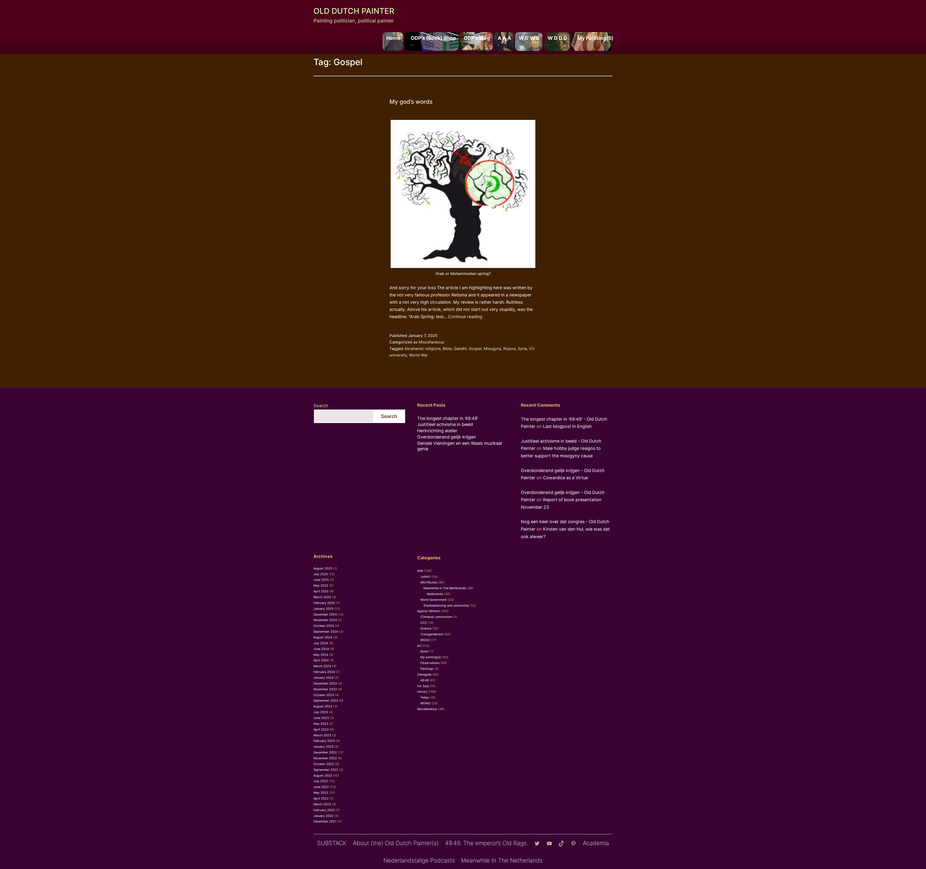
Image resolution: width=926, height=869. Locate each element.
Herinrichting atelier (437, 430)
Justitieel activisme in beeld (445, 424)
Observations (430, 663)
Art (419, 646)
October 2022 (323, 764)
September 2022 (325, 770)
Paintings (427, 669)
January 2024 (323, 677)
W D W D (529, 40)
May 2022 (320, 792)
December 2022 (325, 752)
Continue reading (465, 316)
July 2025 (320, 574)
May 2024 (320, 655)
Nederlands (435, 594)
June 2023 (321, 718)
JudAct (425, 576)
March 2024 (322, 666)
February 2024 (324, 672)
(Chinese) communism (436, 617)
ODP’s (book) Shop (433, 40)
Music (424, 651)
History (422, 691)
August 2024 (322, 637)
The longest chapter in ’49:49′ (447, 418)
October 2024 (323, 626)
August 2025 (322, 568)
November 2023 (325, 689)
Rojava (509, 348)
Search (320, 405)
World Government (433, 600)
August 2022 (322, 775)
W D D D (557, 40)
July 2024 (320, 643)
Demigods (424, 674)
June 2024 (321, 649)
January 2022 (323, 816)
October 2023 (323, 695)
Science (425, 628)
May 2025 (320, 585)
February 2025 (324, 603)
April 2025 (321, 591)
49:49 (424, 680)
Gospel (475, 348)
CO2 (423, 622)
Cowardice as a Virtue (565, 477)
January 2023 (323, 746)
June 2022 (321, 787)
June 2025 (321, 580)
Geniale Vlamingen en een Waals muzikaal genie (459, 446)
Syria (522, 348)
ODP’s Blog (477, 40)
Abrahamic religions (422, 348)
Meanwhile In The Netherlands (444, 588)
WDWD (425, 703)
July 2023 (320, 712)
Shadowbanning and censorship (446, 605)
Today (424, 697)
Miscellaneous (431, 342)
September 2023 (325, 700)
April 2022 (321, 798)
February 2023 (324, 741)
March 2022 (322, 804)
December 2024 (325, 614)
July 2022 (320, 781)
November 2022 (325, 758)
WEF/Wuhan (428, 582)
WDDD (425, 640)
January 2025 (323, 608)
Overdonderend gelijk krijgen (446, 436)
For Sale (423, 686)
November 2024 (325, 620)
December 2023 (325, 683)
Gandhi (460, 348)
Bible (447, 348)
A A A (504, 40)
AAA (420, 571)
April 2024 (321, 660)
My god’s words (411, 101)
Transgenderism (431, 634)
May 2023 (320, 723)
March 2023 (322, 735)
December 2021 (324, 821)
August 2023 (322, 706)
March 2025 (322, 597)
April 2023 (321, 729)
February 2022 (324, 810)
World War (418, 355)
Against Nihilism (428, 611)
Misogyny (492, 348)
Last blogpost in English (567, 426)
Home (393, 40)
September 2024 (325, 631)
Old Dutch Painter (353, 11)
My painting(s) (595, 40)
